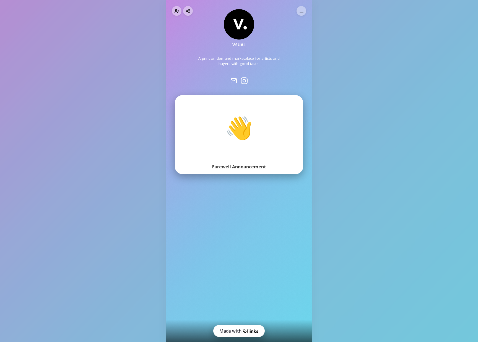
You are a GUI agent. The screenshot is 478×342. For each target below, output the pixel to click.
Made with (230, 331)
